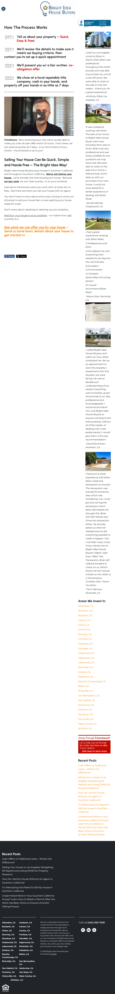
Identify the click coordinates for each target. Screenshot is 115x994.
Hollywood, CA (86, 653)
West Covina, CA (87, 723)
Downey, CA (85, 634)
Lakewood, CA (86, 662)
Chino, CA (83, 625)
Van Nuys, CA (85, 714)
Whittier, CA (85, 728)
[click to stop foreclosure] (94, 744)
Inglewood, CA (86, 658)
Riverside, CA (85, 691)
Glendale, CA (85, 648)
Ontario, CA (84, 672)
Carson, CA (84, 620)
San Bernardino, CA (89, 695)
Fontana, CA (85, 639)
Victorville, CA (85, 719)
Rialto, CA (83, 686)
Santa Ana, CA (86, 705)
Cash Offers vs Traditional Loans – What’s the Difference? (92, 769)
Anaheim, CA (85, 610)
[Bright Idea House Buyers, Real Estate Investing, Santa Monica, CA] (94, 23)
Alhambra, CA (85, 606)
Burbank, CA (85, 615)
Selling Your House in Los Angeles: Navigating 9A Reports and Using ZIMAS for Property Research (27, 871)
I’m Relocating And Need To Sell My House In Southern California (93, 808)
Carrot (54, 954)
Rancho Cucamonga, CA (91, 681)
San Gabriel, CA (86, 700)
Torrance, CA (85, 709)
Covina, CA (84, 629)
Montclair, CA (85, 667)
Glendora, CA (85, 643)
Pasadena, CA (85, 676)
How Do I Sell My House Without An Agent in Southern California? (91, 796)
